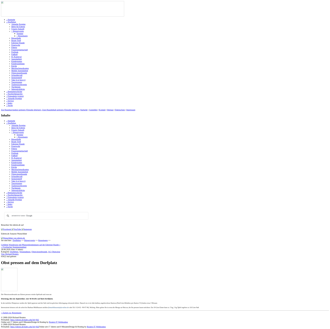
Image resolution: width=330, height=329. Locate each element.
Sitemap (110, 110)
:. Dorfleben (11, 22)
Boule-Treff (16, 40)
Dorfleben (17, 240)
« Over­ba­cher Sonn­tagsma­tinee (13, 247)
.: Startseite (10, 20)
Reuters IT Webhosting (58, 322)
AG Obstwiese (54, 252)
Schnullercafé (16, 75)
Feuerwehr (15, 45)
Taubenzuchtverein (19, 85)
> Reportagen (22, 36)
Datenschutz (120, 110)
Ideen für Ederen (18, 27)
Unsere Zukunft (17, 29)
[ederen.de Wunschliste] (13, 238)
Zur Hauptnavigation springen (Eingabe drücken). (21, 110)
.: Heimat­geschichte (14, 91)
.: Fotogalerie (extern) (15, 96)
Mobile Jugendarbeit (19, 71)
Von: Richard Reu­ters (10, 254)
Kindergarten (16, 61)
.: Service (10, 101)
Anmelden (93, 110)
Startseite (84, 110)
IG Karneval (16, 57)
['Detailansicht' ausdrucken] (2, 243)
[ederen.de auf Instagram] (26, 229)
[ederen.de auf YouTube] (16, 229)
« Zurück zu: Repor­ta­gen (11, 313)
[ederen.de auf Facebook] (6, 229)
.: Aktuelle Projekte (14, 98)
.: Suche (9, 105)
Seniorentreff (16, 78)
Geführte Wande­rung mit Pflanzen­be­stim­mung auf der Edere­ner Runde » (30, 245)
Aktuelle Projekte (18, 24)
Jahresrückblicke (18, 89)
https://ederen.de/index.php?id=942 (24, 320)
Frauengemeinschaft (19, 50)
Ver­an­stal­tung (24, 252)
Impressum (130, 110)
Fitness (14, 47)
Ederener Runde (18, 43)
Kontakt (102, 110)
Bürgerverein (29, 240)
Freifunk (14, 52)
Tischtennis (15, 87)
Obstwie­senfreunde (39, 252)
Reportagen (43, 240)
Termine (19, 33)
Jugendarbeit (16, 59)
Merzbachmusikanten (20, 68)
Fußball (14, 54)
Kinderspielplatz (18, 64)
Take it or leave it (18, 80)
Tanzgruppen (16, 82)
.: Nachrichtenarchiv (14, 94)
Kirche (14, 66)
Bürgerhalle (16, 38)
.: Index (9, 103)
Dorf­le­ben (14, 252)
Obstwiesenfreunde (19, 73)
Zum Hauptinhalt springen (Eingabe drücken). (61, 110)
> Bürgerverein (17, 31)
